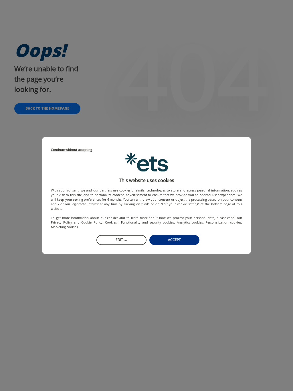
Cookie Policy (91, 222)
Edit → (121, 239)
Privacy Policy (61, 222)
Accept (174, 239)
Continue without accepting (71, 150)
